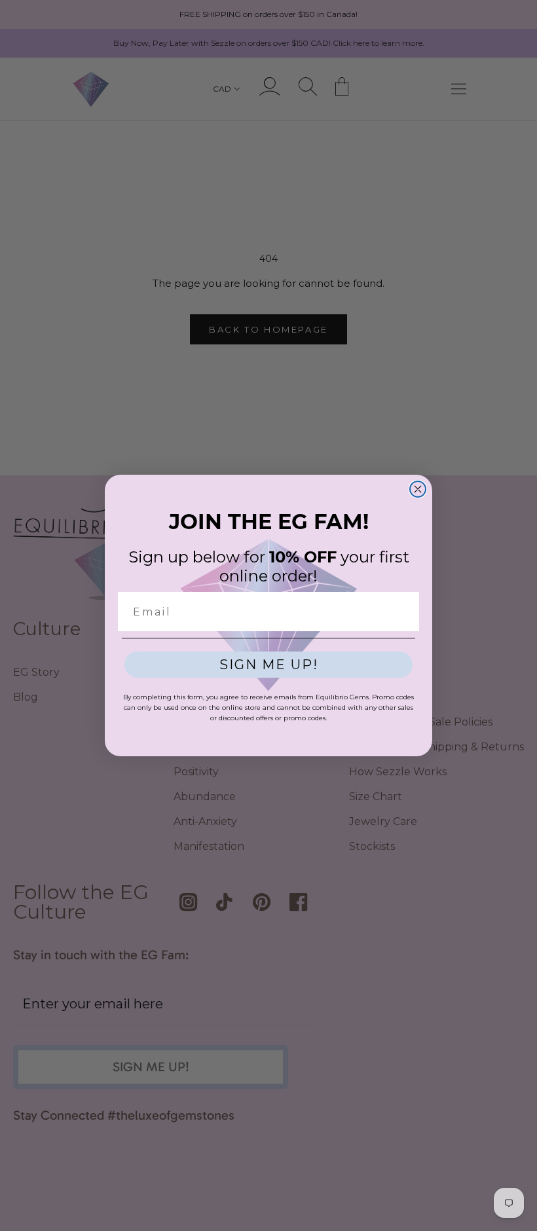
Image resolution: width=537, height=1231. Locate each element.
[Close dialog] (418, 489)
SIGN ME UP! (268, 664)
